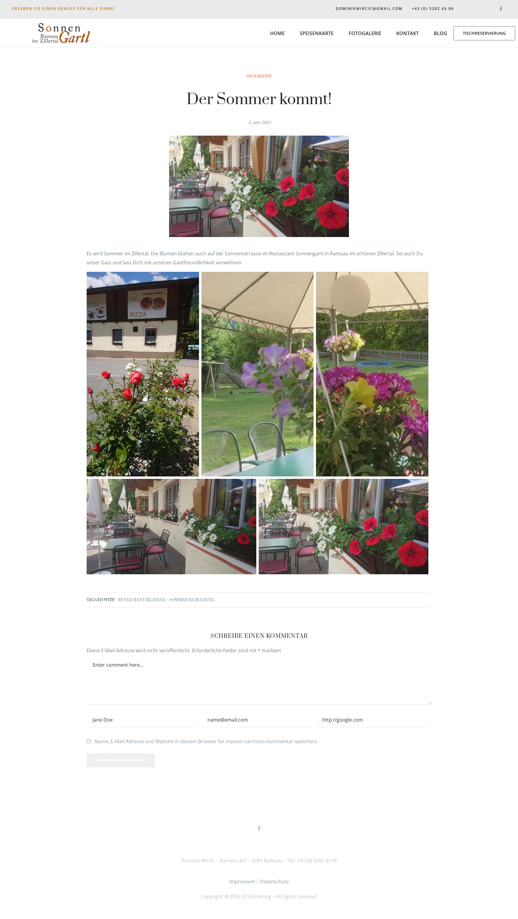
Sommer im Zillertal (192, 600)
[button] (484, 33)
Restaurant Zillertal (142, 600)
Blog (440, 33)
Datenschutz (274, 881)
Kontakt (407, 33)
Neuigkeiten (259, 76)
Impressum (242, 881)
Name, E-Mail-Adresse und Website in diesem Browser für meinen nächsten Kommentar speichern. (206, 741)
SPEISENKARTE (317, 33)
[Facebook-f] (501, 7)
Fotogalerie (365, 33)
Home (277, 33)
